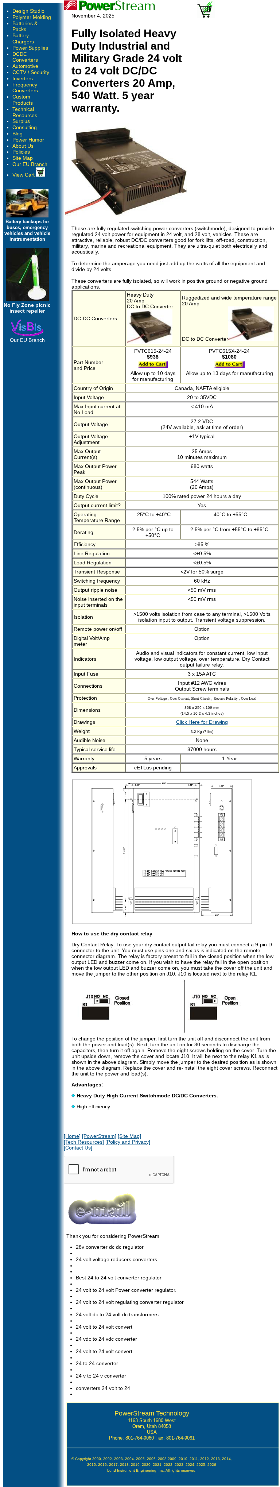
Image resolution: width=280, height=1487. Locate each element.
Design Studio (28, 11)
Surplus (21, 121)
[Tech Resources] (84, 1142)
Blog (17, 133)
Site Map (22, 158)
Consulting (24, 127)
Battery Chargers (23, 38)
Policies (21, 152)
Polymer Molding (31, 17)
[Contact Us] (78, 1148)
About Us (23, 146)
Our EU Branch (29, 164)
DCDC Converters (25, 57)
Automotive (25, 66)
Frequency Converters (25, 88)
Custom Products (22, 100)
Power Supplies (30, 48)
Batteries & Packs (25, 26)
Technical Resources (24, 112)
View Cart (24, 175)
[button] (279, 1485)
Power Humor (28, 140)
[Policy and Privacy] (127, 1142)
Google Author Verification (152, 1476)
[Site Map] (129, 1136)
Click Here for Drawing (202, 722)
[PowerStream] (99, 1136)
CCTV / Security (30, 72)
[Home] (72, 1136)
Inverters (22, 78)
